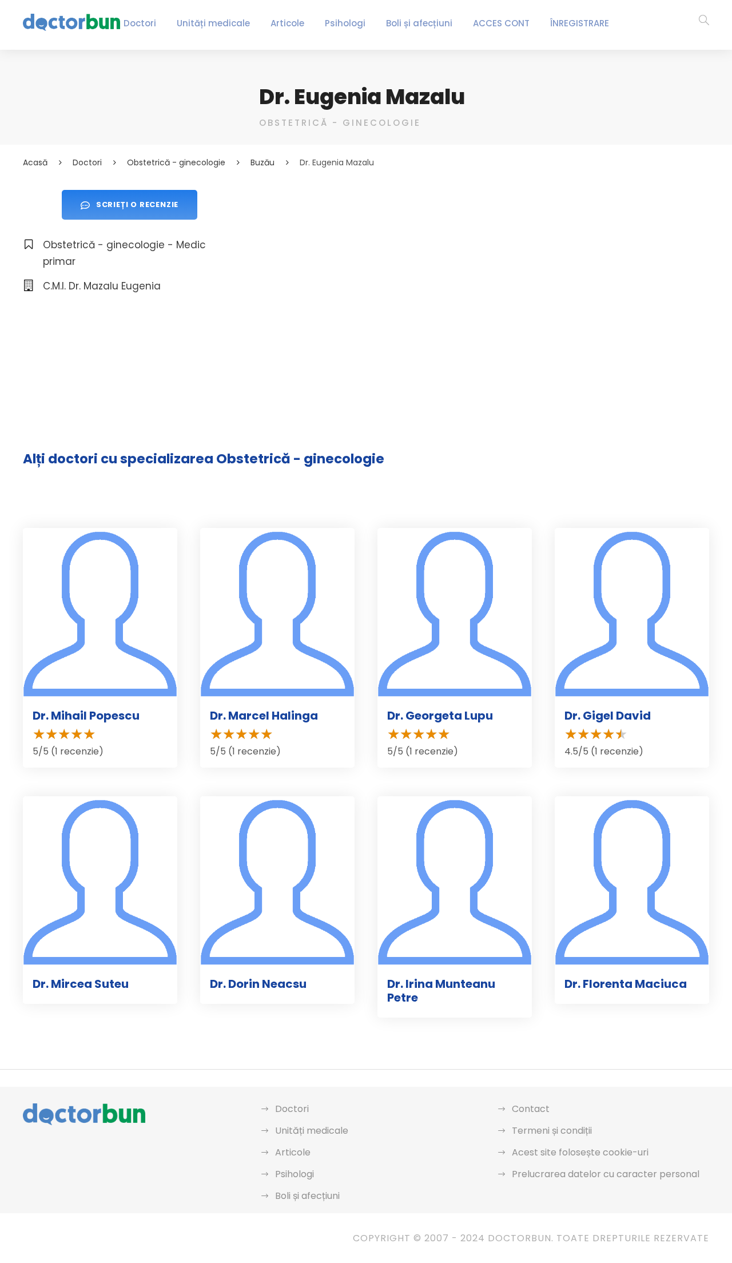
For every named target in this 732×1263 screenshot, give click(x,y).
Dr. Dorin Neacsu (258, 984)
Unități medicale (213, 23)
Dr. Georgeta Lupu (440, 716)
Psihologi (345, 23)
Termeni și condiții (552, 1130)
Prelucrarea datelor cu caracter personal (605, 1174)
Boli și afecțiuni (419, 23)
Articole (287, 23)
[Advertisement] (484, 270)
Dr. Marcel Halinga (264, 716)
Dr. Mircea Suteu (81, 984)
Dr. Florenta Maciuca (625, 984)
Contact (531, 1108)
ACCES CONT (501, 23)
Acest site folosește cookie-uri (580, 1152)
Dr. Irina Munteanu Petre (441, 991)
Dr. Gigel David (607, 716)
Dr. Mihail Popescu (86, 716)
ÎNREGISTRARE (579, 23)
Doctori (140, 23)
